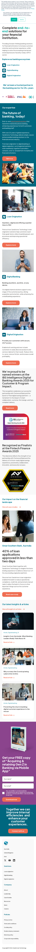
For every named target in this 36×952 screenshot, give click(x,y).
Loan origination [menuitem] (8, 871)
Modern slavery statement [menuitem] (11, 931)
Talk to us (9, 159)
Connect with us (18, 831)
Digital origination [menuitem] (9, 879)
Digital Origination (14, 75)
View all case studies (10, 507)
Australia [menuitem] (6, 849)
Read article (8, 642)
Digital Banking (12, 70)
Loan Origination (13, 65)
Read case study (12, 594)
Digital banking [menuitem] (8, 875)
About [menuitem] (6, 890)
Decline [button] (22, 19)
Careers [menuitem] (6, 909)
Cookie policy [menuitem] (8, 927)
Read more (10, 408)
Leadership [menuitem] (7, 894)
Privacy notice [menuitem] (8, 920)
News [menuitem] (5, 905)
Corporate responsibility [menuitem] (11, 938)
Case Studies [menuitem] (8, 897)
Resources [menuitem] (7, 901)
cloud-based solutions (18, 121)
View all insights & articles (12, 609)
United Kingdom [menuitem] (8, 853)
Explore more (11, 245)
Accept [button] (14, 19)
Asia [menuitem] (5, 856)
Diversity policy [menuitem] (8, 935)
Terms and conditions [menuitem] (10, 923)
